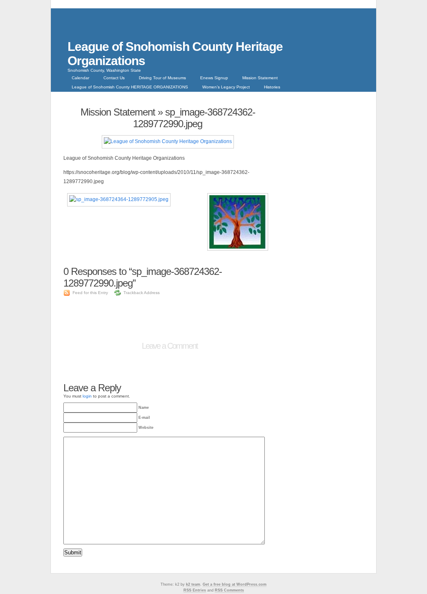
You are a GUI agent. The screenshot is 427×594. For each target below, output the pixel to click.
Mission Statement (260, 78)
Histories (272, 87)
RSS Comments (229, 590)
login (87, 396)
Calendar (80, 78)
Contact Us (114, 78)
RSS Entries (194, 590)
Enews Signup (214, 78)
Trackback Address (141, 292)
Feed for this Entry (90, 292)
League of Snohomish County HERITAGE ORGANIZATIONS (130, 87)
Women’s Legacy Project (226, 87)
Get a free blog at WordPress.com (234, 584)
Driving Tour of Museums (162, 78)
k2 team (193, 584)
